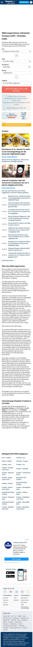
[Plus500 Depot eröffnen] (9, 3)
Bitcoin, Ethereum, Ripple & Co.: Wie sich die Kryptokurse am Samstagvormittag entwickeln (19, 218)
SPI (12, 616)
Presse (5, 602)
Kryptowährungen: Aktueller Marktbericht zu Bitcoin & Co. (19, 249)
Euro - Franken (6, 458)
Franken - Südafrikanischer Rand (23, 498)
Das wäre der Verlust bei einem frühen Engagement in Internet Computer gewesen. (15, 191)
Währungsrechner (15, 628)
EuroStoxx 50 (7, 618)
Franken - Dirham (7, 483)
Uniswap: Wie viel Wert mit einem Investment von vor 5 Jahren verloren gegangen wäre (19, 255)
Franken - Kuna (6, 464)
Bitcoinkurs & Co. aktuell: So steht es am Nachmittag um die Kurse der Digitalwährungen (19, 243)
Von (3, 49)
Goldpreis (24, 620)
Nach (3, 59)
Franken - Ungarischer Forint (7, 478)
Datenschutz (25, 600)
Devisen (5, 131)
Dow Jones (16, 618)
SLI (15, 616)
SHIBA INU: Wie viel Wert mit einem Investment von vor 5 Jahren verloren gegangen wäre (19, 230)
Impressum (24, 598)
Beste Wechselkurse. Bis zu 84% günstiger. (16, 90)
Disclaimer (24, 602)
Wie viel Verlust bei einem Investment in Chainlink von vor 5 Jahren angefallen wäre (18, 236)
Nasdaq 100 (24, 618)
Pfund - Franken (7, 461)
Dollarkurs (18, 622)
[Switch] (16, 55)
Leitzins (5, 630)
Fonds (20, 624)
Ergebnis (4, 80)
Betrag (4, 70)
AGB (22, 605)
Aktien (5, 622)
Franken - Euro (20, 458)
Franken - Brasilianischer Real (8, 508)
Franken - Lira (20, 464)
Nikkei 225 (6, 620)
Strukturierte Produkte (10, 626)
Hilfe (15, 598)
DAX (24, 616)
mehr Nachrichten (7, 260)
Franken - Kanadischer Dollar (7, 488)
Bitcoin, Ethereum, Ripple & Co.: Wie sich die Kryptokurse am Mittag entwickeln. (15, 160)
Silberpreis (13, 624)
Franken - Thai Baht (22, 469)
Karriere (5, 600)
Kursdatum (5, 65)
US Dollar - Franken (22, 461)
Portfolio (5, 628)
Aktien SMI (6, 616)
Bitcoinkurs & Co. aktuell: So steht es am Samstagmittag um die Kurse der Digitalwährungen (16, 151)
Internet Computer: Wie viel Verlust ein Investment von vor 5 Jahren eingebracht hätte (15, 182)
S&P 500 (13, 620)
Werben (16, 600)
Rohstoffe (22, 626)
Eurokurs (6, 624)
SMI (19, 620)
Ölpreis (25, 628)
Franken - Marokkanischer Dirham (22, 508)
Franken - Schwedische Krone (7, 468)
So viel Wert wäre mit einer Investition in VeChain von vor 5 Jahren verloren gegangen (19, 211)
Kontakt (5, 598)
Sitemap (5, 605)
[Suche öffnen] (31, 2)
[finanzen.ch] (10, 1)
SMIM (19, 616)
